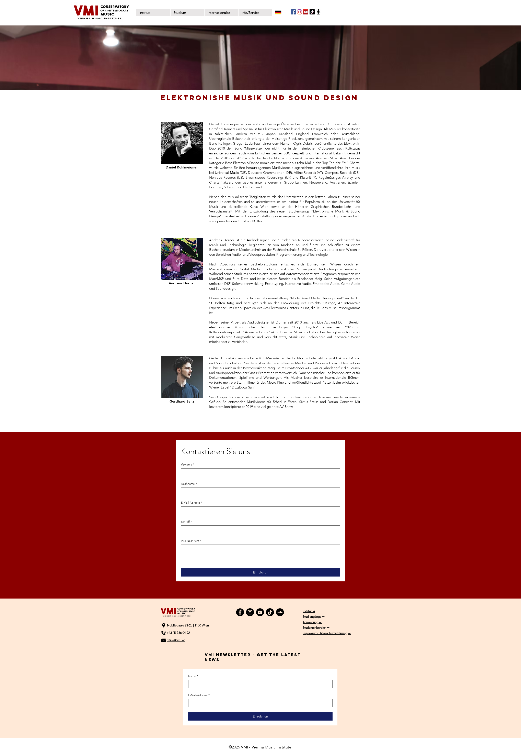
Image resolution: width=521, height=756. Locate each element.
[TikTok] (312, 11)
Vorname (187, 464)
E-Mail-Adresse (191, 502)
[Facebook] (293, 11)
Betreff (186, 522)
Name (193, 676)
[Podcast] (318, 11)
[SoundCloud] (280, 612)
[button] (187, 12)
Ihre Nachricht (191, 541)
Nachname (189, 483)
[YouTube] (305, 11)
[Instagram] (299, 11)
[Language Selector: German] (281, 12)
